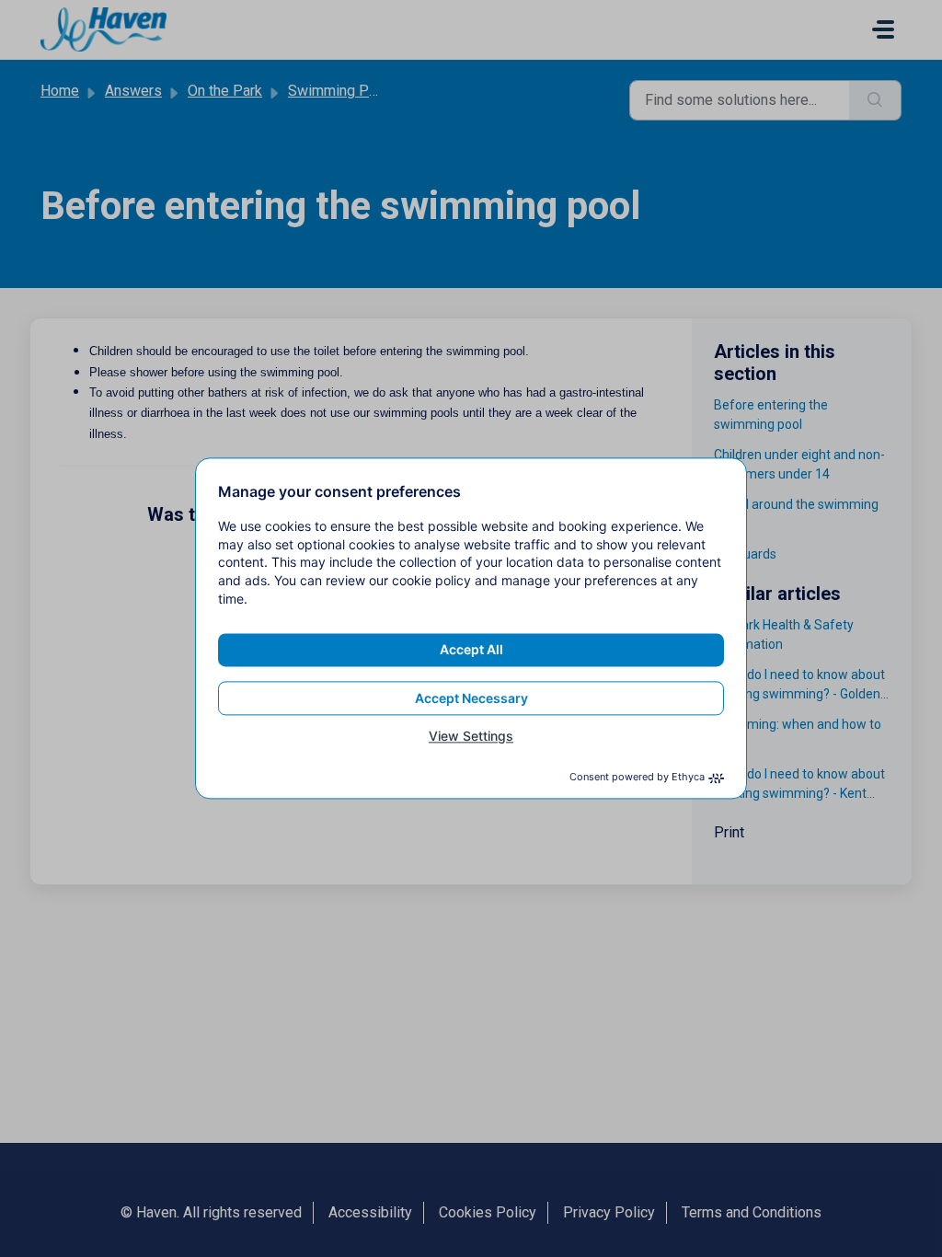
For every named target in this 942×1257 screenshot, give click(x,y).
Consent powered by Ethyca (637, 777)
